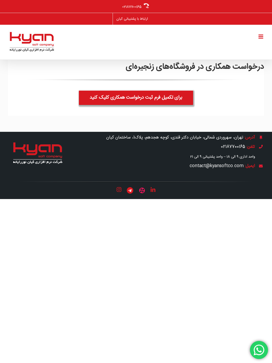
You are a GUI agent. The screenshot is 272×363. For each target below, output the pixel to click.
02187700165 (132, 7)
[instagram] (119, 189)
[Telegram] (130, 190)
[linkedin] (153, 189)
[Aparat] (142, 190)
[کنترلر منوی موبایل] (261, 36)
